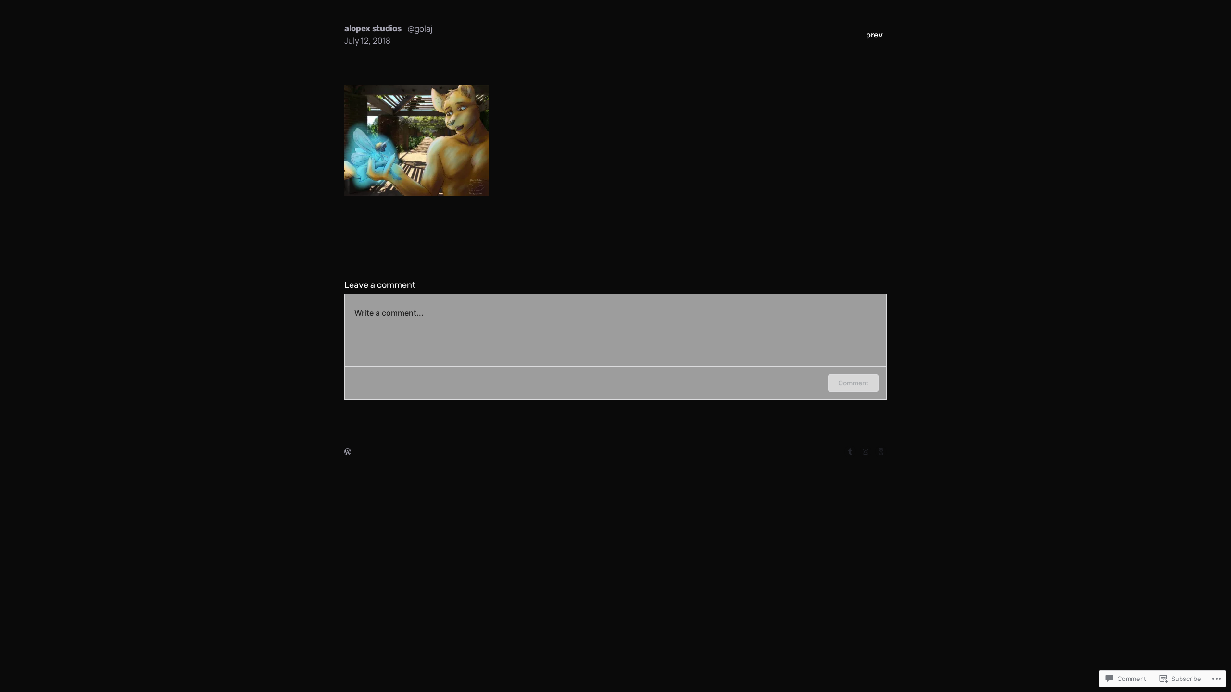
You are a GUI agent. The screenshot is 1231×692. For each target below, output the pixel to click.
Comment (853, 383)
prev (874, 34)
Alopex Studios (373, 28)
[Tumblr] (850, 451)
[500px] (881, 451)
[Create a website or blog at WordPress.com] (347, 451)
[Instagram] (865, 451)
